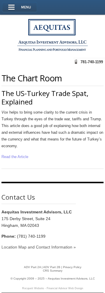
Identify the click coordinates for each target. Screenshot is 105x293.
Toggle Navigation (19, 7)
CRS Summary (52, 270)
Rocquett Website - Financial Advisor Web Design (52, 288)
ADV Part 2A (32, 267)
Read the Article (14, 157)
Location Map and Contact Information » (38, 247)
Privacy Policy (72, 267)
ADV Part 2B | (53, 267)
